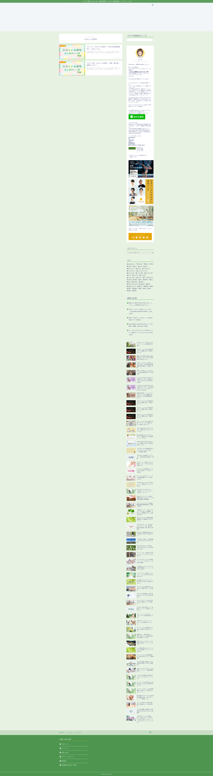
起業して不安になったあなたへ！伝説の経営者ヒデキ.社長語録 (141, 319)
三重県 (135, 279)
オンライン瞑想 (140, 273)
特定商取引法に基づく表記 (68, 765)
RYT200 (129, 266)
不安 (141, 279)
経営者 (129, 288)
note (130, 141)
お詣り (146, 266)
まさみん (138, 268)
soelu (135, 266)
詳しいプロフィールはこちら (137, 145)
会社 (151, 279)
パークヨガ (136, 275)
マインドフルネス (131, 277)
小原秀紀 (141, 281)
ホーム (63, 5)
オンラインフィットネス (142, 270)
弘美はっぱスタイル (132, 286)
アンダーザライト (146, 268)
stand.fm (131, 142)
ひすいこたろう (131, 268)
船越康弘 (135, 288)
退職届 (129, 290)
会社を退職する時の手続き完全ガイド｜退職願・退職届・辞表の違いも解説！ (141, 325)
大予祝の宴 (135, 281)
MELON (146, 264)
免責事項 (109, 5)
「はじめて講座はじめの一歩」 (137, 71)
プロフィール (72, 5)
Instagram (132, 137)
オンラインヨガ (131, 273)
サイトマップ (83, 5)
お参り (140, 266)
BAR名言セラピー (131, 264)
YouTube (131, 140)
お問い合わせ (65, 752)
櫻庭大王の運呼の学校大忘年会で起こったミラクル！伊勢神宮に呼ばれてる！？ (141, 304)
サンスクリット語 (149, 273)
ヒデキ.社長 (143, 275)
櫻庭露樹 (146, 286)
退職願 (135, 290)
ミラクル (139, 277)
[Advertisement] (106, 19)
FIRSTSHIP (140, 264)
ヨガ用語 (130, 279)
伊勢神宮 (146, 279)
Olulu (152, 264)
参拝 (129, 281)
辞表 (150, 288)
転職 (145, 288)
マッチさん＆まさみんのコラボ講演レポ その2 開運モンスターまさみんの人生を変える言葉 (141, 332)
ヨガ (145, 277)
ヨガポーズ (151, 277)
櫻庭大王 (140, 286)
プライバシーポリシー (97, 5)
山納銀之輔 (142, 284)
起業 (141, 288)
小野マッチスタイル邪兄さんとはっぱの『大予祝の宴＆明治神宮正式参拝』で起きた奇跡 (141, 311)
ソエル (129, 275)
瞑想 (152, 286)
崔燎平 (148, 284)
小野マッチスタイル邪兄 (132, 284)
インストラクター (131, 270)
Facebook (132, 143)
